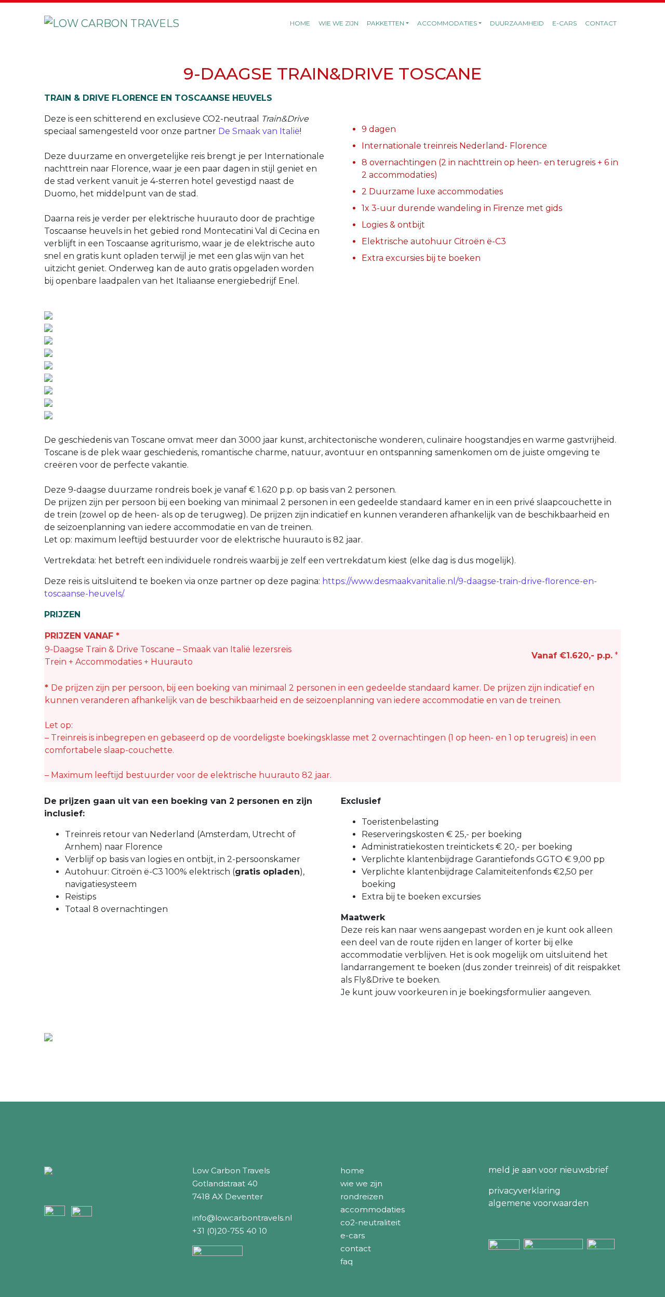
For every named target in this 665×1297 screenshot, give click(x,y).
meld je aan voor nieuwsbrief (548, 1170)
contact (355, 1248)
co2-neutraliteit (370, 1222)
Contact (601, 23)
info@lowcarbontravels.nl (242, 1218)
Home (300, 23)
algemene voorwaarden (538, 1203)
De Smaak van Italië (259, 131)
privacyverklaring (524, 1191)
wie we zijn (361, 1183)
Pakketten (385, 23)
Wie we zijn (338, 23)
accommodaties (372, 1209)
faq (346, 1261)
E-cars (564, 23)
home (352, 1170)
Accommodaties (447, 23)
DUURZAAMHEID (517, 23)
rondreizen (361, 1196)
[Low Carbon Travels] (111, 23)
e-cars (352, 1235)
